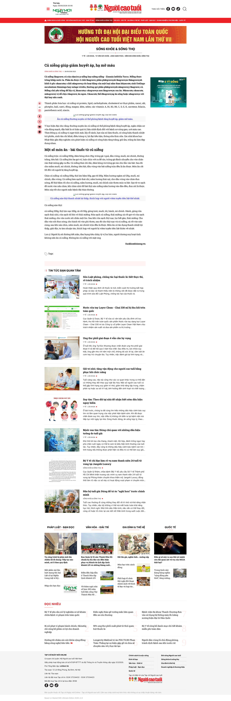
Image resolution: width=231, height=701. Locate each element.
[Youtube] (173, 9)
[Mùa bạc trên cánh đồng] (143, 567)
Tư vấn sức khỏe (102, 56)
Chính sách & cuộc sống (56, 20)
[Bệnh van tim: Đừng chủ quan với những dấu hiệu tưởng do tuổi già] (62, 440)
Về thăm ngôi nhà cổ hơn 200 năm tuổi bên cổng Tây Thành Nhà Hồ (89, 590)
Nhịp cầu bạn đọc (52, 585)
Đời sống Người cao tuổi (75, 20)
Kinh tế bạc (90, 20)
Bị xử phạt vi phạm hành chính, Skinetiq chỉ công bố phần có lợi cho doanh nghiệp (65, 628)
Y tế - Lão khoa (88, 56)
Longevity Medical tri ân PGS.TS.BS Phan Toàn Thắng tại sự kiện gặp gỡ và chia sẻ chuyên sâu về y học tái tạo (114, 643)
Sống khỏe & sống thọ (104, 20)
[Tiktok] (178, 9)
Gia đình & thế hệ (133, 20)
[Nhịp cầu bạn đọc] (70, 588)
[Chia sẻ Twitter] (39, 121)
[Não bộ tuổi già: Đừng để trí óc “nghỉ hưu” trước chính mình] (62, 501)
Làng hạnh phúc (117, 56)
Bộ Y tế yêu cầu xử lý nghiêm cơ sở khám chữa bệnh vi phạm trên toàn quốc (65, 613)
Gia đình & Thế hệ (133, 527)
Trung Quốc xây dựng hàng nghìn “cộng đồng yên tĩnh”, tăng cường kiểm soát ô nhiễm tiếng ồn (162, 577)
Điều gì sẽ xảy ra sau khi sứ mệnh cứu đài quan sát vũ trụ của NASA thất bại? (169, 560)
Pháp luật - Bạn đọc (148, 20)
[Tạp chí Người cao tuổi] (62, 15)
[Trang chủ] (45, 20)
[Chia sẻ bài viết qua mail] (39, 126)
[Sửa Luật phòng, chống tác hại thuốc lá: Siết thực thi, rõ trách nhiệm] (62, 286)
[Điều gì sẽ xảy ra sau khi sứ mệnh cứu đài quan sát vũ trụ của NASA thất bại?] (170, 543)
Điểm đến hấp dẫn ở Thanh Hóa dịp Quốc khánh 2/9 (89, 575)
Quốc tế (182, 20)
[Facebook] (168, 9)
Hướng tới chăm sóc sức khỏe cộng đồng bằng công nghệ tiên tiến (65, 641)
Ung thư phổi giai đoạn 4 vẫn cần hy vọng (107, 338)
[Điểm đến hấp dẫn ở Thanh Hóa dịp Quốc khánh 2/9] (106, 575)
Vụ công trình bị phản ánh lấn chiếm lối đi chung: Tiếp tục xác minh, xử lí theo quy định (59, 560)
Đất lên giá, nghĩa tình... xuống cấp (133, 557)
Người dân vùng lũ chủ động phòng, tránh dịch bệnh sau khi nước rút (160, 641)
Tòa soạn (54, 673)
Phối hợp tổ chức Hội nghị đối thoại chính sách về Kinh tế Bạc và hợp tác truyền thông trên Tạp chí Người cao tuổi (126, 586)
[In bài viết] (39, 132)
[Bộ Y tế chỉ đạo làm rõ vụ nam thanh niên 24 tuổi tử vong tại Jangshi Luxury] (62, 470)
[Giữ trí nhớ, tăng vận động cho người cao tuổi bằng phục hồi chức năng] (62, 378)
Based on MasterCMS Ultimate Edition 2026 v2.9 (64, 698)
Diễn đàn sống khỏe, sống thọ (137, 56)
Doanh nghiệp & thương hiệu (167, 20)
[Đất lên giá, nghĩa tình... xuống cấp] (134, 543)
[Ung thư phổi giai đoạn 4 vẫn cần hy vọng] (62, 348)
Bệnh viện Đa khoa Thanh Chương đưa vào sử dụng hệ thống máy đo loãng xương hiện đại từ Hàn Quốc (162, 614)
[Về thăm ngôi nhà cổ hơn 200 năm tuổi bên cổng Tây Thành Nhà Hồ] (106, 589)
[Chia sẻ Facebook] (39, 116)
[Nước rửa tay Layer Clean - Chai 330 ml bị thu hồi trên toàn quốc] (62, 317)
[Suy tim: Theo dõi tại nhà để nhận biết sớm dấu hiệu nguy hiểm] (62, 409)
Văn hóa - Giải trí (120, 20)
